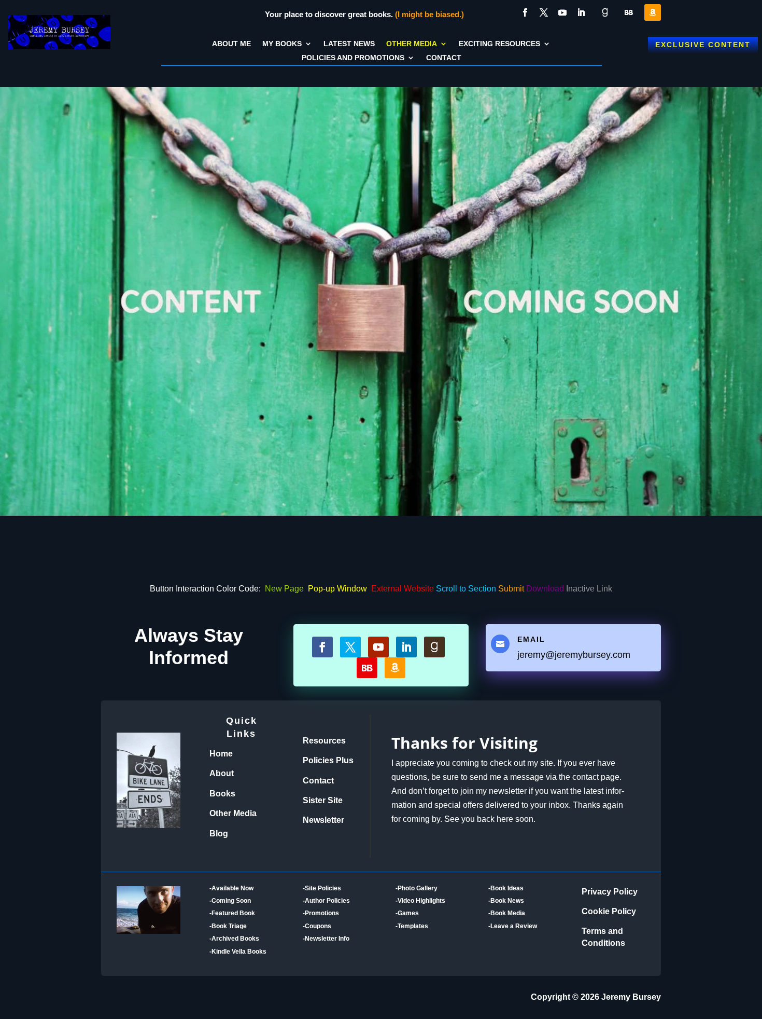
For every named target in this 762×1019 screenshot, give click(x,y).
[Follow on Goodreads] (605, 12)
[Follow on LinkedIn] (581, 12)
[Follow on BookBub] (628, 12)
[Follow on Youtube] (562, 12)
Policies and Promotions (353, 58)
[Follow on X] (543, 12)
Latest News (349, 44)
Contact (443, 58)
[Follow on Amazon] (652, 12)
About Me (231, 44)
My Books (282, 44)
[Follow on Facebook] (525, 12)
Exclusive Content (703, 44)
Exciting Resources (499, 44)
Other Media (411, 44)
